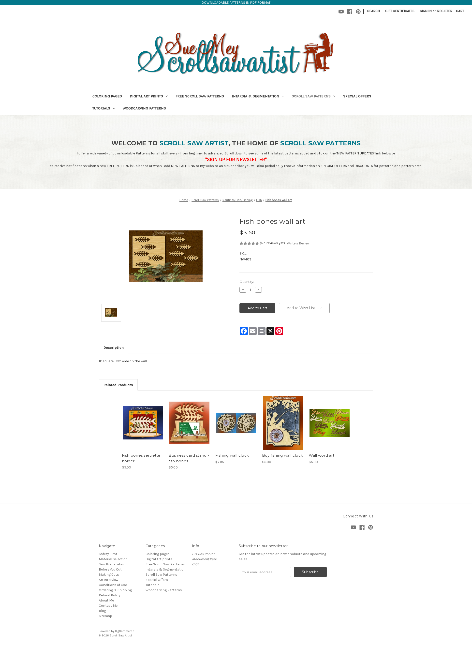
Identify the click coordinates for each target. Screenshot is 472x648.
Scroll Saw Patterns (311, 96)
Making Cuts (109, 575)
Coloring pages (107, 96)
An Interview (108, 580)
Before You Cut (110, 569)
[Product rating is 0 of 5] (249, 243)
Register (444, 11)
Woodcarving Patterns (144, 108)
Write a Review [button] (298, 243)
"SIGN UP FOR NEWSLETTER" (236, 159)
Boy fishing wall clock (282, 455)
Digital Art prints (146, 96)
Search (373, 11)
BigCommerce (124, 631)
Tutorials (101, 108)
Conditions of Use (113, 585)
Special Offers (357, 96)
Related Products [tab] (118, 385)
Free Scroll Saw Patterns (200, 96)
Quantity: (246, 282)
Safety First (108, 554)
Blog (102, 611)
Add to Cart (142, 427)
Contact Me (108, 605)
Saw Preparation (112, 564)
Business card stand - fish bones (189, 458)
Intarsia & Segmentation (255, 96)
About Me (106, 600)
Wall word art (321, 455)
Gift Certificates (399, 11)
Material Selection (113, 559)
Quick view (142, 419)
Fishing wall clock (232, 455)
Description (113, 347)
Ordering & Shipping (115, 590)
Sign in (426, 11)
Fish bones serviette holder (141, 458)
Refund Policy (109, 595)
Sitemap (105, 616)
